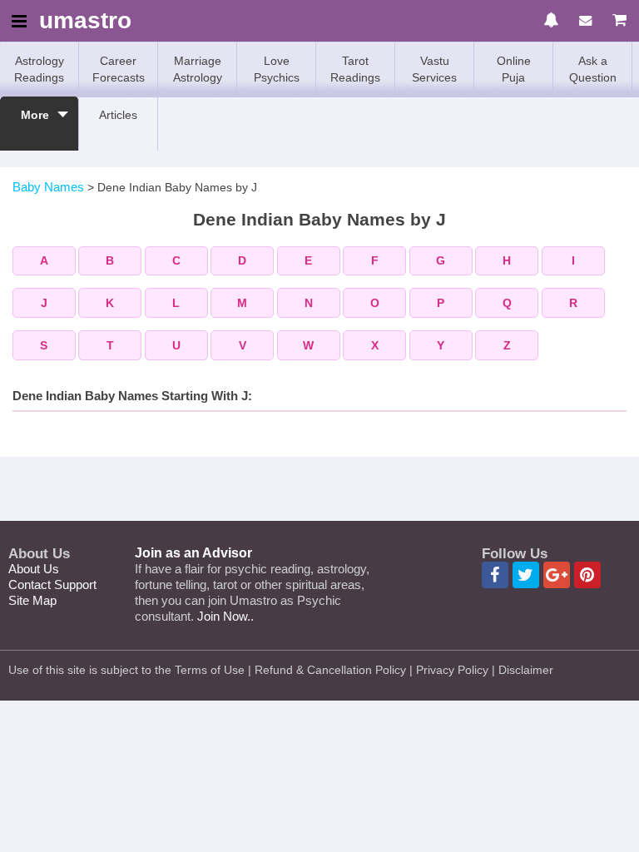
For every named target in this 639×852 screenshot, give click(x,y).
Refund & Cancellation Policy (330, 669)
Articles (118, 114)
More (35, 114)
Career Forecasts (118, 69)
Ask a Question (593, 69)
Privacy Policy (452, 669)
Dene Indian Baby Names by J (177, 187)
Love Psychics (277, 69)
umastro (85, 21)
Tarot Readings (355, 69)
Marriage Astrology (197, 69)
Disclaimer (525, 669)
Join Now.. (225, 616)
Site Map (32, 600)
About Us (33, 569)
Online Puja (513, 69)
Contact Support (52, 584)
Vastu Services (434, 69)
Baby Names (48, 187)
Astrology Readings (39, 69)
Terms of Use (210, 669)
